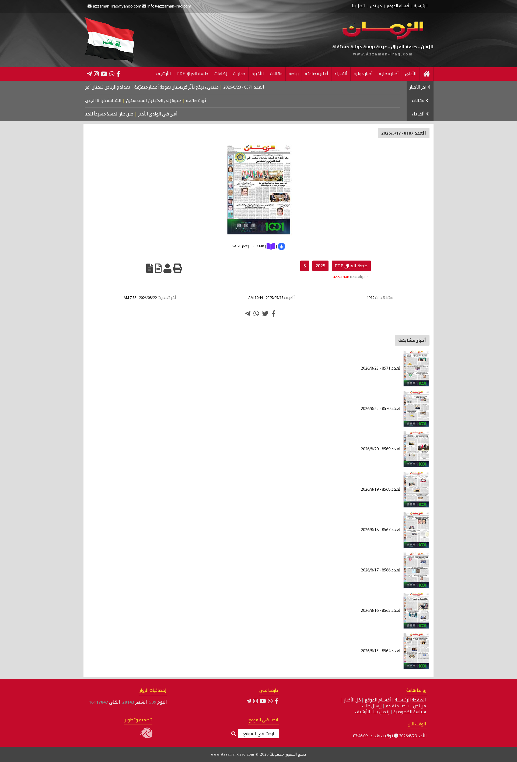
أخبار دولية (363, 74)
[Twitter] (265, 313)
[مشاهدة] (271, 246)
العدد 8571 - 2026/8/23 (267, 87)
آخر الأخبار (418, 87)
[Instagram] (96, 74)
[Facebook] (118, 74)
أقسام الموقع (398, 6)
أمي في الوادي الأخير (175, 114)
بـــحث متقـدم (397, 706)
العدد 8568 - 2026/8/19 (382, 489)
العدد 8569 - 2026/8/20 (382, 449)
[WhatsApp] (111, 74)
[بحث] (233, 734)
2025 (320, 266)
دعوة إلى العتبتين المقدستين (174, 101)
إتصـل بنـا (381, 712)
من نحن (376, 6)
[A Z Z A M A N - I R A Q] (383, 38)
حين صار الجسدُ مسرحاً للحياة (125, 114)
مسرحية (87, 114)
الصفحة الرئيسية (410, 700)
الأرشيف (163, 74)
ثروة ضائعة (217, 101)
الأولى (411, 74)
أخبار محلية (389, 74)
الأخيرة (257, 74)
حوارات (239, 74)
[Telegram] (89, 74)
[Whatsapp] (256, 313)
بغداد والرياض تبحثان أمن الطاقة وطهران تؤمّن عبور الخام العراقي (94, 87)
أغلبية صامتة (316, 74)
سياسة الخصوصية (409, 712)
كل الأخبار (352, 700)
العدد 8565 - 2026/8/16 (382, 611)
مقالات (276, 74)
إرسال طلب (372, 706)
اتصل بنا (358, 6)
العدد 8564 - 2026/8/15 (382, 651)
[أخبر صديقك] (167, 268)
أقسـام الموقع (378, 700)
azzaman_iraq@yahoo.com (117, 6)
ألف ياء (340, 74)
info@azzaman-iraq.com (169, 6)
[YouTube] (104, 74)
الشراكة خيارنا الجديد (123, 101)
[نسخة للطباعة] (177, 268)
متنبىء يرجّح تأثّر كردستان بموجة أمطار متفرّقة (200, 87)
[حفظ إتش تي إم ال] (158, 268)
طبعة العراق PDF (192, 74)
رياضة (294, 74)
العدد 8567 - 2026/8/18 (382, 530)
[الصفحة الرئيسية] (426, 74)
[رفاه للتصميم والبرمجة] (146, 737)
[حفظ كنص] (149, 268)
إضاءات (220, 74)
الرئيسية (421, 6)
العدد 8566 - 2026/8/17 (382, 570)
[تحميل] (281, 246)
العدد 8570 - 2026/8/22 (382, 409)
